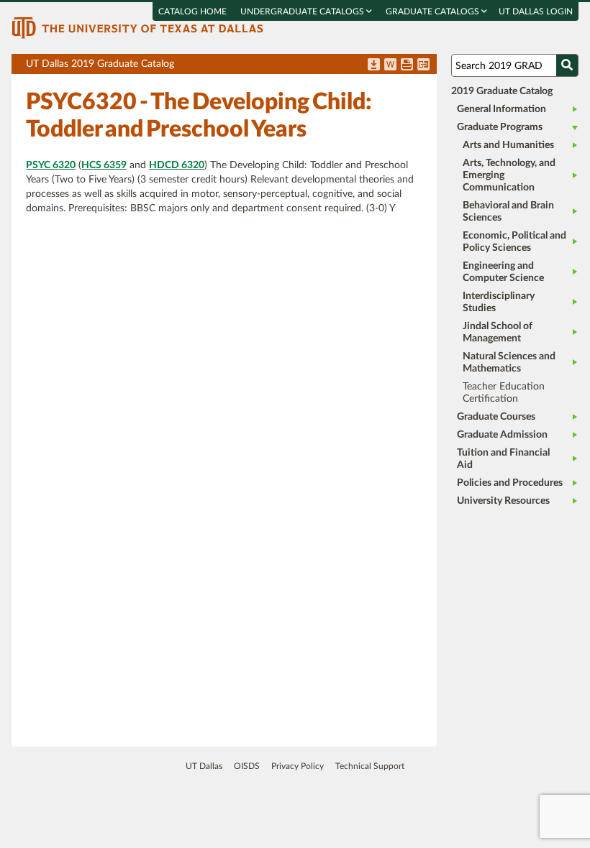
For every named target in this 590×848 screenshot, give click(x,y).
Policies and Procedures (510, 483)
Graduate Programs (500, 127)
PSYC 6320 (51, 165)
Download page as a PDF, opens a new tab (374, 65)
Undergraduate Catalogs (303, 11)
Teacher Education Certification (504, 393)
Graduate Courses (496, 417)
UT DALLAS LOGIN (536, 11)
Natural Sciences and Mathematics (509, 362)
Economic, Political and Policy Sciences (514, 242)
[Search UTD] (567, 65)
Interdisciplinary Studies (499, 302)
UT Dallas (204, 766)
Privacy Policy (297, 766)
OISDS (247, 766)
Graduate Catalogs (433, 11)
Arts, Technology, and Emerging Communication (509, 175)
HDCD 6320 (176, 165)
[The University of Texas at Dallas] (137, 27)
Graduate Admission (502, 435)
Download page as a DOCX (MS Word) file (390, 65)
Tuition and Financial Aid (503, 459)
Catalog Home (192, 11)
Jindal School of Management (497, 332)
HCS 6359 (104, 165)
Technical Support (369, 766)
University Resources (503, 501)
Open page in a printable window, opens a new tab (407, 65)
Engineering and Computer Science (503, 272)
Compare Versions (423, 65)
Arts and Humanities (508, 145)
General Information (501, 109)
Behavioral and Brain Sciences (508, 212)
